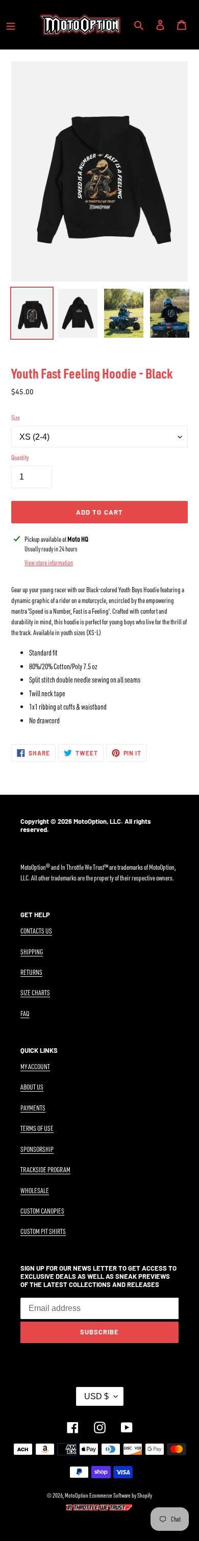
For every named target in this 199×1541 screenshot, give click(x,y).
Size (15, 418)
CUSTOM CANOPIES (42, 1210)
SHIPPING (31, 951)
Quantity (20, 457)
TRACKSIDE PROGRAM (45, 1169)
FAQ (24, 1013)
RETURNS (31, 972)
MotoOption (76, 1495)
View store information (48, 563)
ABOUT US (31, 1086)
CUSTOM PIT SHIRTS (43, 1231)
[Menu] (10, 24)
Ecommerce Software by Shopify (120, 1495)
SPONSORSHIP (37, 1149)
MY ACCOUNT (35, 1066)
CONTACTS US (36, 930)
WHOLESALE (34, 1190)
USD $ (96, 1396)
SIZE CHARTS (35, 992)
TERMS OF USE (37, 1128)
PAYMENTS (32, 1107)
